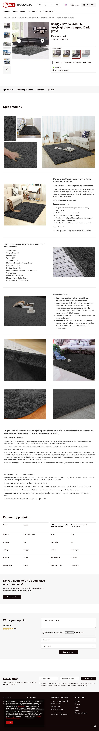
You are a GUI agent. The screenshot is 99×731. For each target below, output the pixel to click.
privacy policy (21, 706)
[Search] (57, 5)
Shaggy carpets (33, 17)
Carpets (6, 11)
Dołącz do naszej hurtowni (59, 701)
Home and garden (50, 11)
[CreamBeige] (56, 54)
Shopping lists (75, 5)
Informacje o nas (56, 704)
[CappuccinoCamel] (66, 54)
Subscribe (88, 678)
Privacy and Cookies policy (59, 714)
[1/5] (4, 629)
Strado (26, 525)
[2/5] (6, 629)
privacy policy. (83, 685)
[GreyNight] (76, 54)
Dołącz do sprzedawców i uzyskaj (73, 62)
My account (31, 697)
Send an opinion (68, 652)
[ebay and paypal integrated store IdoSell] (95, 726)
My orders (7, 697)
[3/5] (8, 629)
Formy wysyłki (55, 706)
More (78, 526)
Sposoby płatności (57, 709)
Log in (72, 4)
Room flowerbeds (34, 11)
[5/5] (12, 629)
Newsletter (10, 679)
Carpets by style (23, 17)
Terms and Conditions (58, 712)
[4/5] (10, 629)
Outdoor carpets (19, 11)
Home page (6, 17)
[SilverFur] (86, 54)
